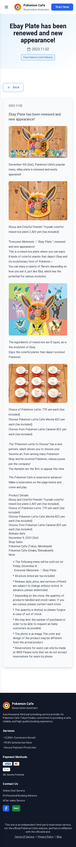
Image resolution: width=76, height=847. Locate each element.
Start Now (62, 7)
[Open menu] (6, 7)
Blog (59, 836)
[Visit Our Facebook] (6, 808)
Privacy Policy (45, 836)
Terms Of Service (24, 836)
